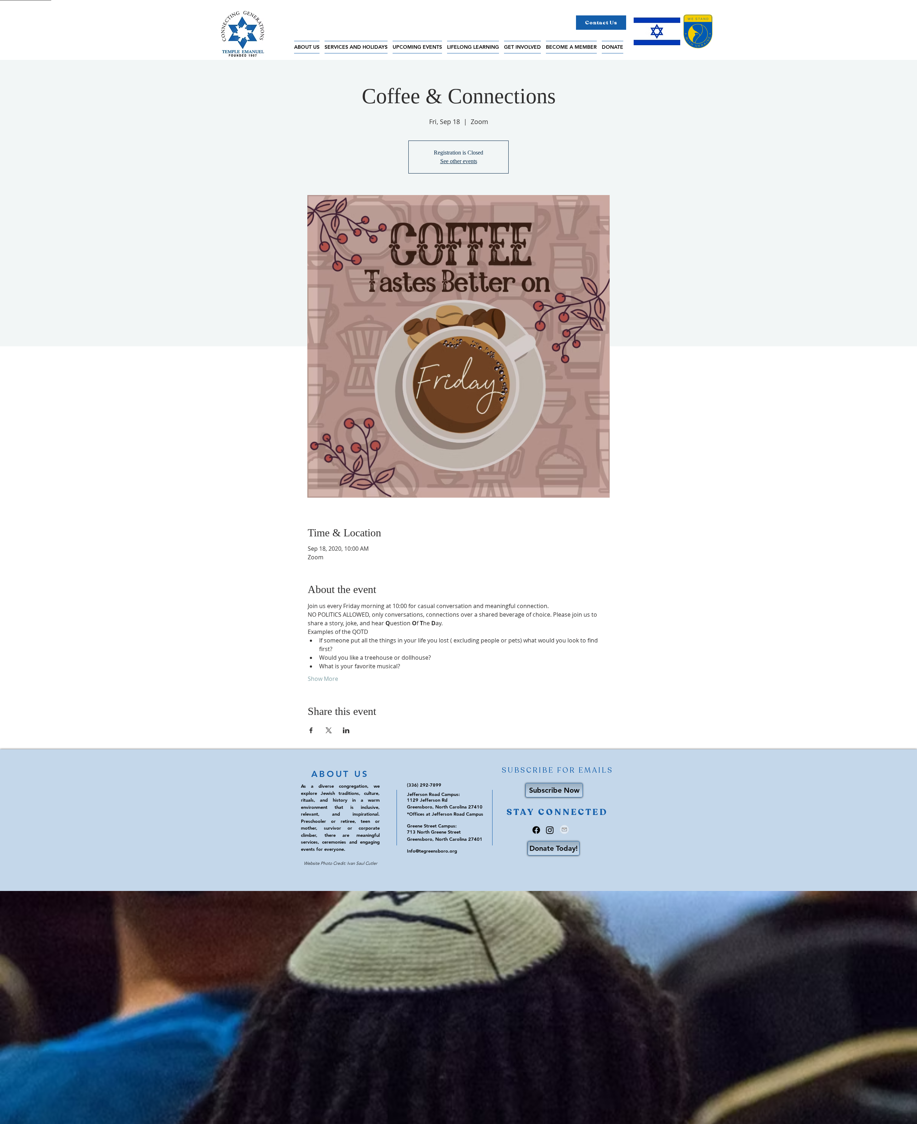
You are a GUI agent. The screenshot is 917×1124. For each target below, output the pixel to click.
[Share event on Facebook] (311, 730)
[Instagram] (550, 830)
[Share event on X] (328, 730)
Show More (323, 679)
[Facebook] (536, 830)
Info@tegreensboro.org (432, 851)
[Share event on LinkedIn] (346, 730)
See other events (458, 161)
